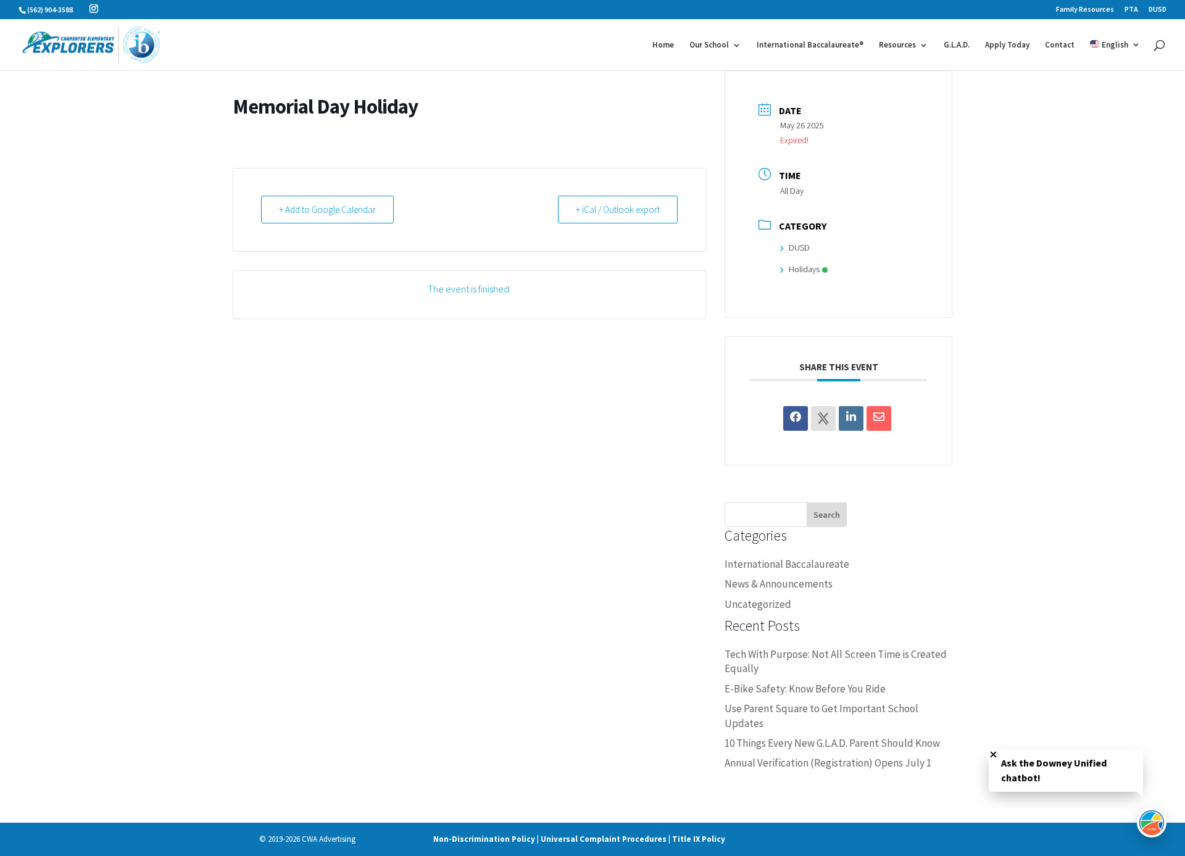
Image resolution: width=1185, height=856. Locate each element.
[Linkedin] (851, 418)
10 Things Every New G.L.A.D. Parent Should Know (832, 743)
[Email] (879, 418)
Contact (1060, 45)
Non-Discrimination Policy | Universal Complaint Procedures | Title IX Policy (579, 839)
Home (663, 45)
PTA (1131, 10)
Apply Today (1007, 45)
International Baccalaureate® (810, 45)
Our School (709, 45)
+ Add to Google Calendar (327, 209)
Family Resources (1085, 10)
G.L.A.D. (957, 45)
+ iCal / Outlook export (618, 209)
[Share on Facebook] (795, 418)
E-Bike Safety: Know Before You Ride (805, 689)
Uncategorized (758, 604)
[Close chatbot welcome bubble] (993, 754)
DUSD (1157, 10)
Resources (897, 45)
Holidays (804, 269)
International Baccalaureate (787, 564)
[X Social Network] (823, 418)
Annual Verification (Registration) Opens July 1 (828, 763)
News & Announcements (779, 584)
